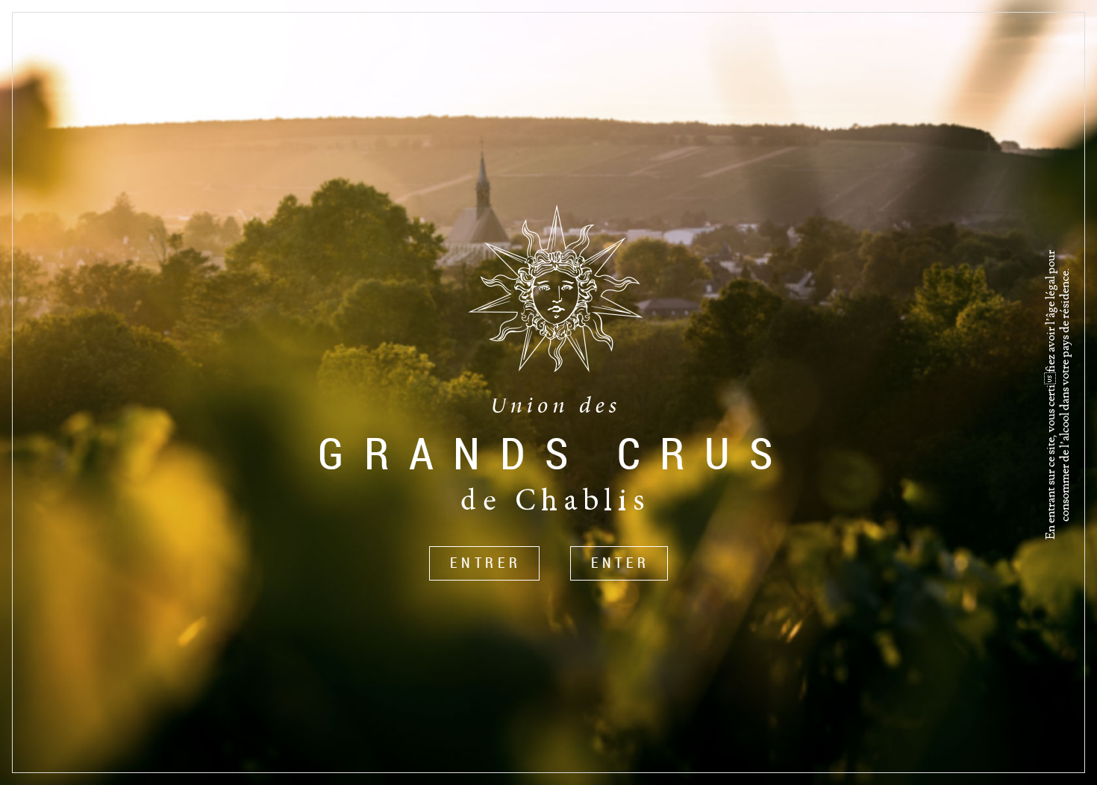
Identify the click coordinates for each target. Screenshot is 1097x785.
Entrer (486, 562)
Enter (620, 562)
